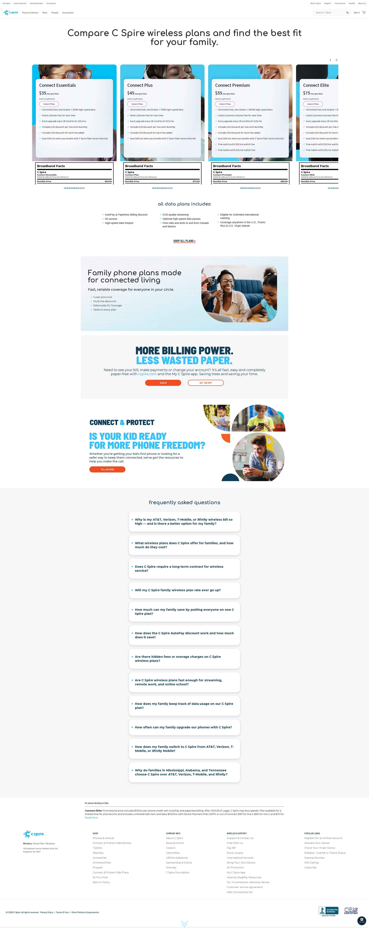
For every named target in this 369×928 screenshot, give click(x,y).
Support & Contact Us (240, 838)
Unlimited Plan (102, 862)
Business (51, 843)
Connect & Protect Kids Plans (110, 872)
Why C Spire (315, 3)
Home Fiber (39, 843)
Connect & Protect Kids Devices (112, 843)
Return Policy (101, 882)
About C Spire (174, 838)
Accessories (68, 12)
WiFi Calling (311, 862)
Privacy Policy (46, 912)
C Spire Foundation (178, 872)
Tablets (97, 848)
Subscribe (310, 867)
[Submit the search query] (347, 13)
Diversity (171, 867)
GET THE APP (206, 382)
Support (327, 3)
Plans (44, 12)
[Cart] (364, 12)
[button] (91, 817)
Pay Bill (352, 3)
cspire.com (147, 374)
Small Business (36, 3)
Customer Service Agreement (245, 887)
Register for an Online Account (323, 838)
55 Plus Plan (100, 877)
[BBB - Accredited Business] (328, 911)
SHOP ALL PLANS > (184, 241)
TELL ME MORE (107, 469)
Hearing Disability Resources (244, 877)
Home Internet (20, 3)
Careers (170, 848)
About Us (362, 3)
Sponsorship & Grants (179, 862)
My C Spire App (236, 872)
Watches (98, 852)
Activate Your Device (317, 843)
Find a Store (340, 3)
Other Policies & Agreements (85, 912)
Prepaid (54, 12)
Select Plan (49, 104)
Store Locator (235, 852)
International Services (240, 857)
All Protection (235, 867)
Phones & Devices (30, 12)
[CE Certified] (351, 910)
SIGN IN (163, 382)
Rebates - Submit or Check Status (325, 852)
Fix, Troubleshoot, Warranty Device (248, 882)
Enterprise (51, 3)
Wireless (6, 3)
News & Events (175, 843)
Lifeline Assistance (177, 857)
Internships (173, 852)
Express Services (314, 857)
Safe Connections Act (240, 892)
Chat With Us (235, 843)
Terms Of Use (62, 912)
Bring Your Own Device (241, 862)
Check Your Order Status (319, 848)
